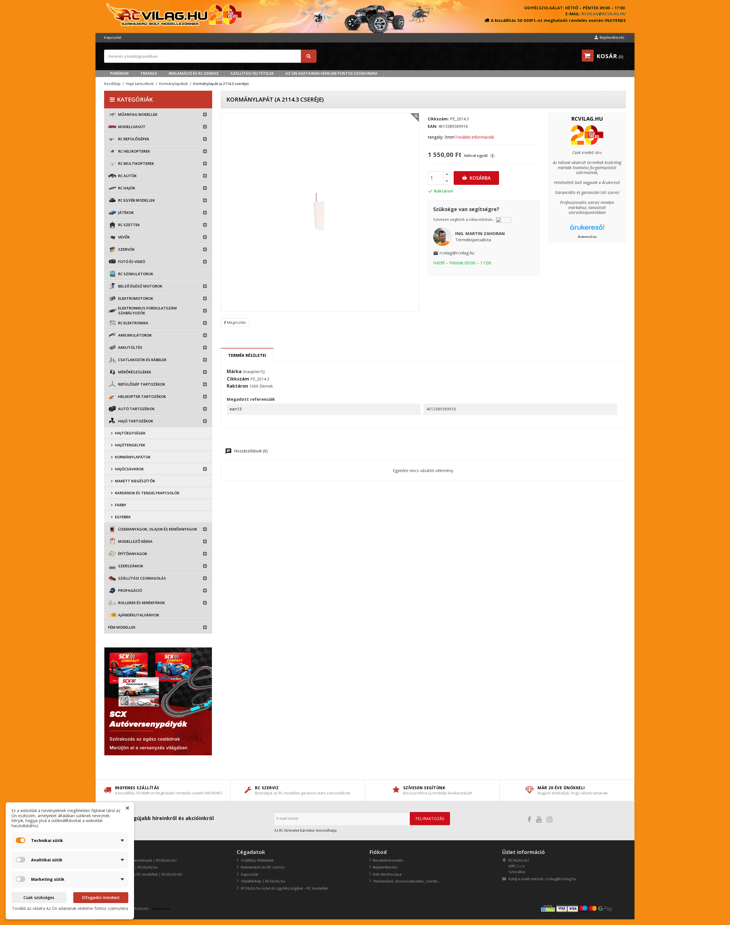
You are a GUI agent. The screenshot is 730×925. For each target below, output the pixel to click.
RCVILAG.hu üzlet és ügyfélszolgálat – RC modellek (284, 888)
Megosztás (236, 322)
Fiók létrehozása (387, 874)
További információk (474, 137)
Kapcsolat (112, 37)
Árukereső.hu (587, 236)
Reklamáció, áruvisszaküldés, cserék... (406, 881)
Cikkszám (238, 379)
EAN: (432, 126)
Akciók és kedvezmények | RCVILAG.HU (142, 860)
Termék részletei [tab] (247, 355)
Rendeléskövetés (388, 860)
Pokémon (119, 73)
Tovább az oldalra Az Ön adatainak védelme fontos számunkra (70, 908)
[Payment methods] (583, 908)
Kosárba (476, 178)
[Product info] (587, 134)
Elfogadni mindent (101, 897)
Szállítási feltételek (252, 73)
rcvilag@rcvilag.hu (604, 14)
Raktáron (237, 386)
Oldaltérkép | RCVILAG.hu (262, 881)
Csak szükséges (38, 897)
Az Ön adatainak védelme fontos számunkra (331, 73)
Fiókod (378, 852)
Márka (234, 371)
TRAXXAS (148, 73)
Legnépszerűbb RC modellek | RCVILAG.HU (145, 874)
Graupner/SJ (254, 371)
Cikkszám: (438, 119)
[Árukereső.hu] (587, 229)
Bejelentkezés (385, 867)
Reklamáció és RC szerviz (194, 73)
